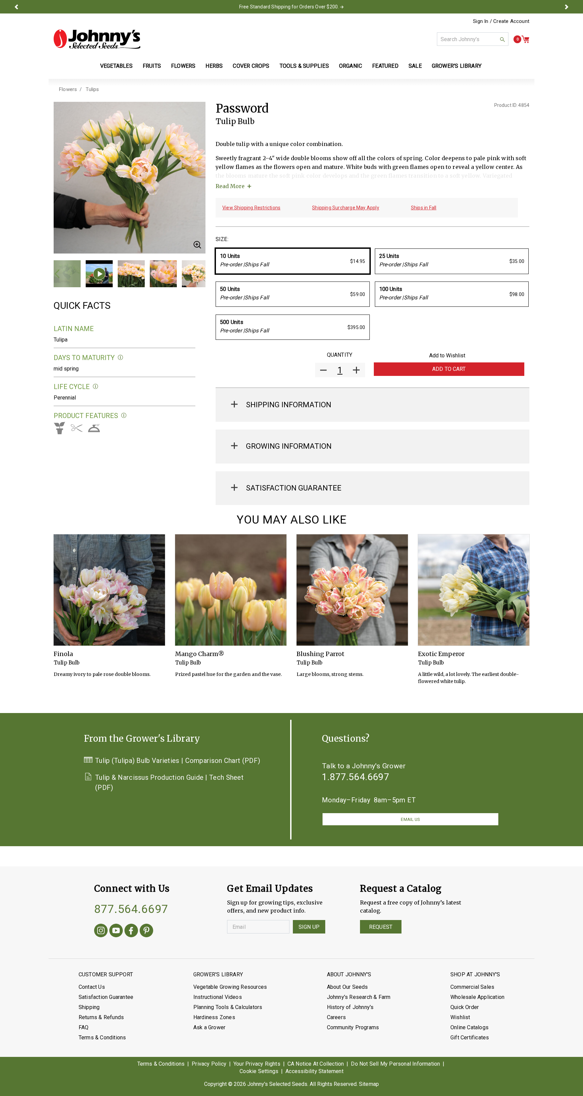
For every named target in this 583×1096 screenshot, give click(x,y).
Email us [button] (410, 819)
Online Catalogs (469, 1027)
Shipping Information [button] (288, 405)
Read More (230, 186)
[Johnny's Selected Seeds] (97, 39)
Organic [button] (350, 66)
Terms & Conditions (102, 1037)
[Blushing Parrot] (352, 590)
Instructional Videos (217, 997)
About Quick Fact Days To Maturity (120, 357)
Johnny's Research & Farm (359, 997)
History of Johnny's (350, 1007)
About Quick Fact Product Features (124, 415)
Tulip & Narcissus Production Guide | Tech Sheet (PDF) (169, 782)
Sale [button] (415, 66)
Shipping (89, 1007)
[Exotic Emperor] (473, 590)
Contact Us (92, 987)
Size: (222, 239)
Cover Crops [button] (251, 66)
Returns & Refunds (101, 1017)
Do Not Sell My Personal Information (395, 1064)
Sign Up (309, 927)
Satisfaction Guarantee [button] (293, 488)
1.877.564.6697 (355, 776)
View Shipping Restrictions (251, 207)
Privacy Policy (209, 1064)
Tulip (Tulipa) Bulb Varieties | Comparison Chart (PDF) (177, 761)
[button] (16, 6)
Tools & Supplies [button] (304, 66)
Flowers (68, 89)
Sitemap (369, 1084)
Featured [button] (385, 66)
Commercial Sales (472, 987)
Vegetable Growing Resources (230, 987)
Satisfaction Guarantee (106, 997)
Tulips (92, 89)
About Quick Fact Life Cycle (96, 386)
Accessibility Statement (314, 1071)
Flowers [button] (183, 66)
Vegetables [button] (116, 66)
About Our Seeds (347, 987)
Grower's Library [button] (457, 66)
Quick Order (464, 1007)
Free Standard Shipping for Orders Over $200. (289, 6)
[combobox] (472, 39)
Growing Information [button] (289, 446)
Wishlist (460, 1017)
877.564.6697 (131, 909)
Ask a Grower (209, 1027)
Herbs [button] (214, 66)
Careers (336, 1017)
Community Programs (353, 1027)
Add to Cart (449, 369)
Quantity (339, 355)
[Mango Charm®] (230, 590)
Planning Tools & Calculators (227, 1007)
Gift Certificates (469, 1037)
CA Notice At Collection (315, 1064)
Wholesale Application (477, 997)
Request (380, 927)
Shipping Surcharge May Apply (345, 207)
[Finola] (109, 590)
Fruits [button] (152, 66)
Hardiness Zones (214, 1017)
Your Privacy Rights (256, 1064)
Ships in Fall (424, 207)
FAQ (84, 1027)
